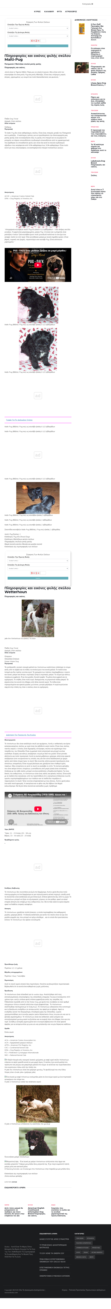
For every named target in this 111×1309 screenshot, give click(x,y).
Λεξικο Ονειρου (96, 1252)
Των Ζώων (94, 110)
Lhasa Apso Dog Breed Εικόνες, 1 (98, 84)
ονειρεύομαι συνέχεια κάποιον (55, 1276)
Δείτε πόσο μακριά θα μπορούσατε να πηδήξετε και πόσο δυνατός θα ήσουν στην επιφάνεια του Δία (14, 1212)
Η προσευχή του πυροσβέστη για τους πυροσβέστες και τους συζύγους (98, 133)
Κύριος (37, 11)
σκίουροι (94, 45)
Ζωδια (53, 1205)
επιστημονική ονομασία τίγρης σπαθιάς (54, 1268)
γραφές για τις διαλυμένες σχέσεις (19, 420)
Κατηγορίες (86, 4)
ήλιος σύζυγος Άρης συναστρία (54, 1239)
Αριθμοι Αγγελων (82, 1248)
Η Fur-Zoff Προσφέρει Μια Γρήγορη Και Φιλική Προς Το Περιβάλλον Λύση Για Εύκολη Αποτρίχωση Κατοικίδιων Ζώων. (98, 32)
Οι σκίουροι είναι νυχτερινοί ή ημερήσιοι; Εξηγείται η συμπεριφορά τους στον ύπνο (98, 53)
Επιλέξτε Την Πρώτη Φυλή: (19, 24)
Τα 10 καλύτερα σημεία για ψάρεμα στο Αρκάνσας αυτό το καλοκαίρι (98, 148)
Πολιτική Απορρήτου (83, 1243)
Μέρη (93, 141)
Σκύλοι (14, 1182)
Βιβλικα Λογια (81, 1257)
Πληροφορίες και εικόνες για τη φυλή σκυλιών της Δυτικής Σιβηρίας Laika (98, 70)
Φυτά (59, 11)
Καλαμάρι (49, 11)
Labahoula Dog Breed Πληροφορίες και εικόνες (98, 164)
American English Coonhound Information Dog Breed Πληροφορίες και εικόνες (36, 1212)
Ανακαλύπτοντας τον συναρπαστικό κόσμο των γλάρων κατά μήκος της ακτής (98, 117)
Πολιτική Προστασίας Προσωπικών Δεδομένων (87, 1290)
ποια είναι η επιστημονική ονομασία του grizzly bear (52, 1260)
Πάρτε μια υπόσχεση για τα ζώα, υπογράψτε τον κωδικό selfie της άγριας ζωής (98, 101)
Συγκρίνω (38, 46)
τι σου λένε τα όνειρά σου (52, 1253)
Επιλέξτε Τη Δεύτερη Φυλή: (19, 32)
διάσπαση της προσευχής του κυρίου (21, 735)
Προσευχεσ (95, 127)
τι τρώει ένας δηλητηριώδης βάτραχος (53, 1246)
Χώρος (7, 1205)
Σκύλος (94, 175)
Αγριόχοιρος (71, 11)
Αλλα (78, 1252)
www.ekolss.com (11, 1292)
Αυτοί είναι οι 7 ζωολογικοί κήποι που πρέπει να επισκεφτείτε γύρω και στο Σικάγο (98, 194)
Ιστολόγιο (94, 94)
